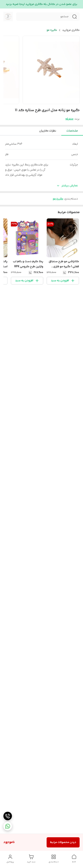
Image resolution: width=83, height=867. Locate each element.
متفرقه (69, 119)
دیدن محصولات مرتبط (63, 842)
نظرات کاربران (47, 131)
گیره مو (52, 30)
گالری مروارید (71, 30)
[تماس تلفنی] (7, 816)
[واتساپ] (7, 826)
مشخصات (72, 131)
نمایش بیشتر (70, 186)
